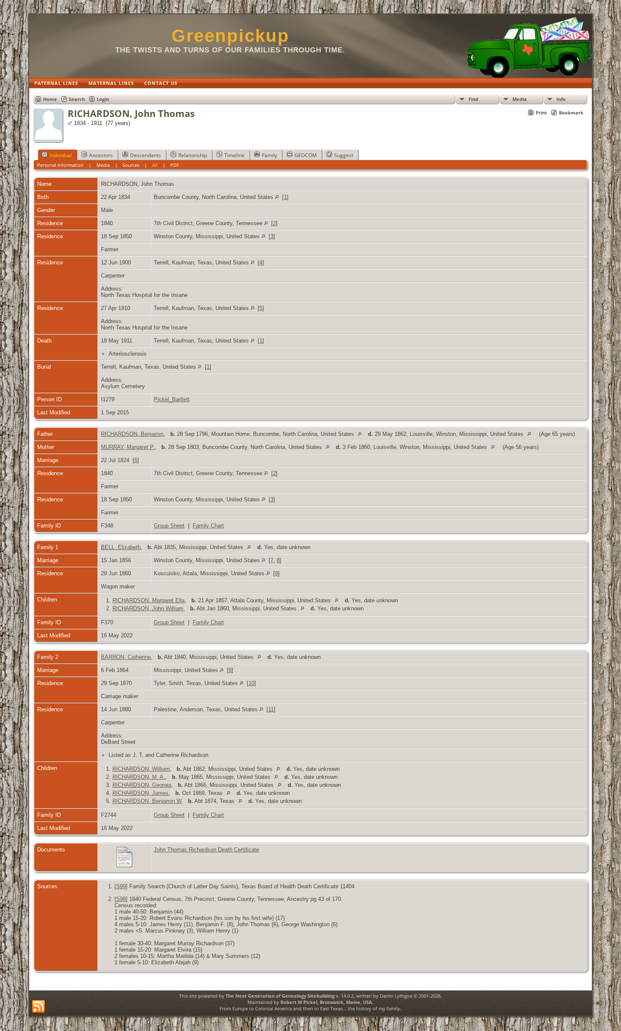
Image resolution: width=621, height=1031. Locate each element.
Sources (131, 165)
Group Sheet (169, 525)
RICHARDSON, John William (147, 608)
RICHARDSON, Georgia (141, 785)
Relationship (192, 155)
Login (103, 99)
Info (561, 99)
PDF (174, 165)
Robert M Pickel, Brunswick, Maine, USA (326, 1002)
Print (541, 112)
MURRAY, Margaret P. (128, 447)
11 (271, 709)
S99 (121, 886)
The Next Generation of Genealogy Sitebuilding (280, 996)
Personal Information (60, 165)
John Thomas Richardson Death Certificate (206, 849)
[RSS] (38, 1007)
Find (473, 99)
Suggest (343, 155)
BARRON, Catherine (126, 657)
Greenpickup (230, 36)
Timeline (234, 155)
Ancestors (101, 155)
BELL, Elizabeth (121, 547)
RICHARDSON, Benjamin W (146, 801)
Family (269, 155)
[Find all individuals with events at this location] (277, 197)
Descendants (145, 155)
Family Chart (208, 525)
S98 (121, 899)
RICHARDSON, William (141, 769)
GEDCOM (305, 155)
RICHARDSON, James (140, 793)
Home (50, 99)
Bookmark (571, 112)
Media (519, 99)
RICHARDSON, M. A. (138, 777)
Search (77, 99)
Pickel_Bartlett (172, 399)
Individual (60, 155)
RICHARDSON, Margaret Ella (148, 600)
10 (251, 683)
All (155, 165)
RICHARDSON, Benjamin (132, 434)
